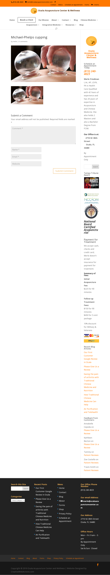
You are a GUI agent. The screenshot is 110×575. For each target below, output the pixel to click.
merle (15, 41)
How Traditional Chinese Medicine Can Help (44, 527)
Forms (87, 5)
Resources (70, 25)
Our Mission (43, 20)
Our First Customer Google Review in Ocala (44, 491)
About (54, 20)
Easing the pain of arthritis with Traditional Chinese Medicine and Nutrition (44, 513)
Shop (81, 25)
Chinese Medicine (88, 20)
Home (12, 20)
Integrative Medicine (51, 25)
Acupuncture (31, 25)
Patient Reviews (91, 455)
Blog (76, 20)
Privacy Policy (65, 513)
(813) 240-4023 (87, 490)
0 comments (23, 41)
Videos (60, 5)
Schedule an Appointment (74, 5)
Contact (53, 5)
